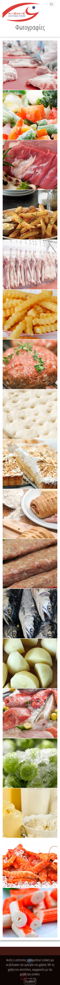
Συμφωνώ (30, 981)
